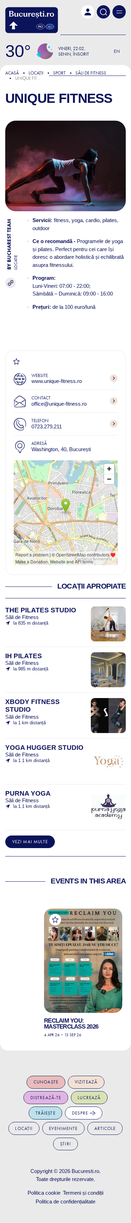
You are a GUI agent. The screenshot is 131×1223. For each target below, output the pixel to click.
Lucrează (89, 1097)
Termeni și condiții (83, 1193)
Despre (81, 1113)
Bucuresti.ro (85, 1171)
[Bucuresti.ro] (31, 20)
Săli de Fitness (90, 73)
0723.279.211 (46, 426)
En (117, 51)
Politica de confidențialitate (65, 1201)
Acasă (12, 73)
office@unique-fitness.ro (59, 404)
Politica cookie (44, 1193)
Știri (65, 1143)
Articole (105, 1128)
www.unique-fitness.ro (56, 381)
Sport (59, 73)
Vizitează (86, 1082)
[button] (87, 12)
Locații (36, 73)
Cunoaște (46, 1082)
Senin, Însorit (73, 54)
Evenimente (63, 1128)
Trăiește (46, 1113)
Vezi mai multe (30, 841)
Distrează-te (45, 1097)
